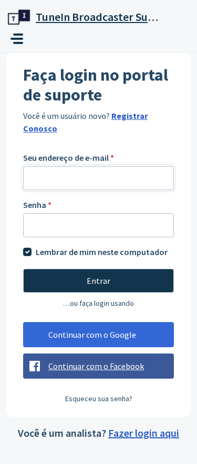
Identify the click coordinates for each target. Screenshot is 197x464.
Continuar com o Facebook (96, 366)
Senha (37, 205)
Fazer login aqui (143, 432)
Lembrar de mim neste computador (102, 252)
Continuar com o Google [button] (92, 334)
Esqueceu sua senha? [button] (98, 398)
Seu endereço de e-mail (68, 157)
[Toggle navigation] (16, 38)
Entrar (98, 280)
